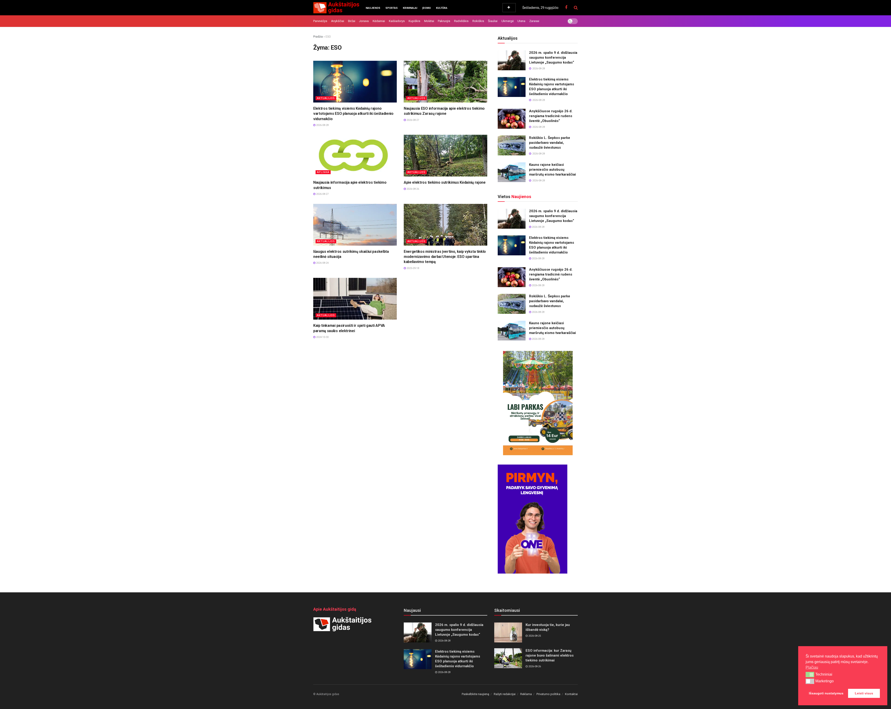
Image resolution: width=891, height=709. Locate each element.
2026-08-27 (412, 120)
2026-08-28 (322, 125)
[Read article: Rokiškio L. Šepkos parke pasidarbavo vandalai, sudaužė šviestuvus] (512, 145)
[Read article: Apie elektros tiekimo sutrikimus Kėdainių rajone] (445, 155)
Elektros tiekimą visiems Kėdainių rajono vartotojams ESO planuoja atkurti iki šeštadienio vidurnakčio (353, 113)
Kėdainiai (379, 21)
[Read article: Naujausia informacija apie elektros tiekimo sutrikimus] (355, 155)
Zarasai (534, 21)
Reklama (526, 694)
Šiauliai (492, 21)
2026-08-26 (412, 188)
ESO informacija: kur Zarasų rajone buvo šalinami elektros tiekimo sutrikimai (550, 655)
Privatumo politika (548, 694)
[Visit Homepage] (336, 7)
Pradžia (318, 36)
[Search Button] (576, 7)
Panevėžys (320, 21)
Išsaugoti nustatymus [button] (826, 693)
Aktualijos (326, 98)
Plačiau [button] (812, 667)
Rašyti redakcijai (505, 694)
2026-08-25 (534, 635)
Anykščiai (337, 21)
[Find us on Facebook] (566, 7)
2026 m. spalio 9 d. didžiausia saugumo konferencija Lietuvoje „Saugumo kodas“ (553, 57)
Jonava (364, 21)
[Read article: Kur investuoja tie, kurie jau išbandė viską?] (508, 632)
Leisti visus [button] (864, 693)
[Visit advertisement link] (538, 403)
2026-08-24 (322, 262)
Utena (521, 21)
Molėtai (429, 21)
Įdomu (426, 8)
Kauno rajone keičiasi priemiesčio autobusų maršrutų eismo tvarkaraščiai (552, 169)
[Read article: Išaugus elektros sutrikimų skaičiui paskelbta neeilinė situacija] (355, 225)
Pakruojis (444, 21)
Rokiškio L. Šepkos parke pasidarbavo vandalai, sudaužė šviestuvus (549, 143)
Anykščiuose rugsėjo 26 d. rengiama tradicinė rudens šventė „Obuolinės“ (550, 116)
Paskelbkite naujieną (475, 694)
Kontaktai (571, 694)
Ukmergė (507, 21)
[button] (810, 674)
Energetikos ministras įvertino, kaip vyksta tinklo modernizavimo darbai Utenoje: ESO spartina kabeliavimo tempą (445, 256)
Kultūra (441, 8)
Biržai (351, 21)
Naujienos (373, 8)
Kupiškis (414, 21)
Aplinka (323, 172)
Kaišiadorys (397, 21)
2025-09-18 (412, 268)
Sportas (391, 8)
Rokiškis (478, 21)
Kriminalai (410, 8)
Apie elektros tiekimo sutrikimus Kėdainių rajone (445, 182)
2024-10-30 (322, 337)
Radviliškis (461, 21)
